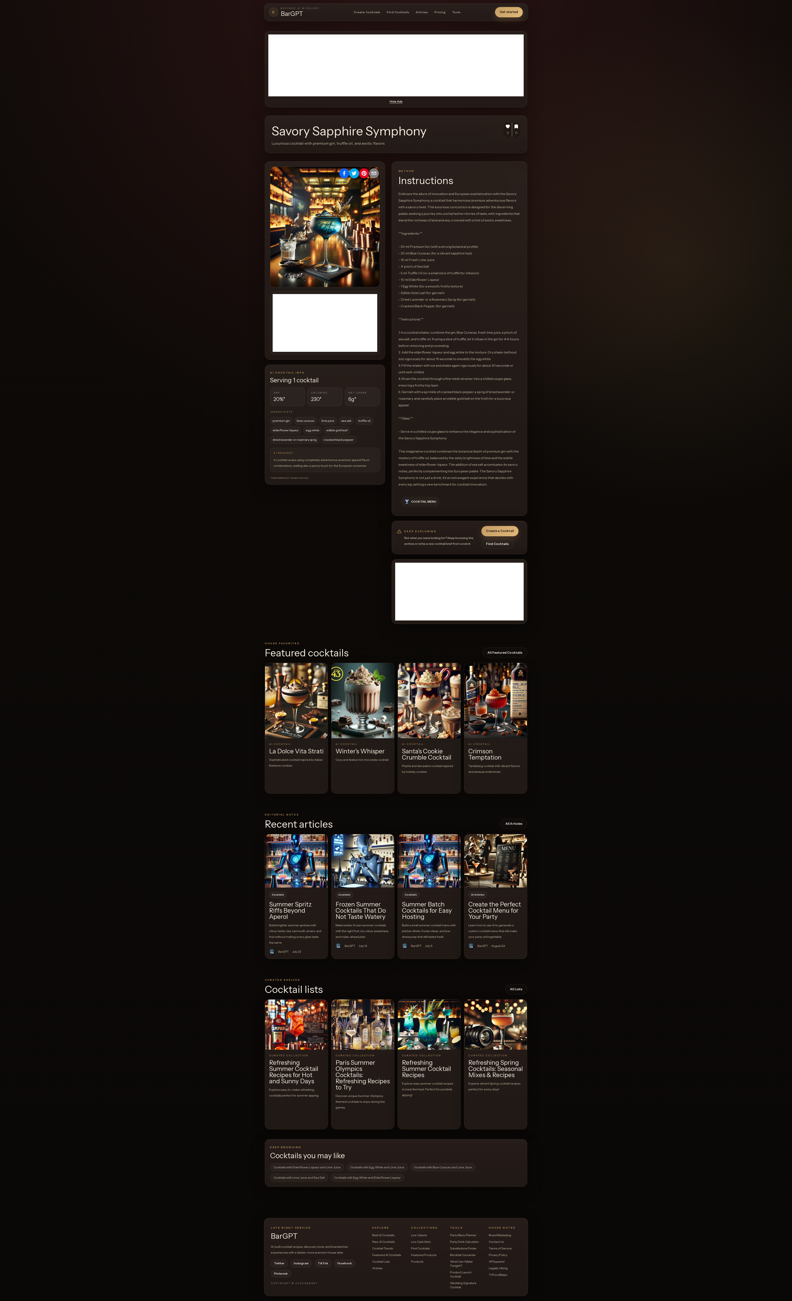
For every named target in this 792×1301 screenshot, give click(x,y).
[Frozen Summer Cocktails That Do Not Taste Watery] (362, 860)
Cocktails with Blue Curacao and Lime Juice (443, 1167)
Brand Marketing (500, 1235)
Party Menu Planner (463, 1235)
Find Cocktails (398, 12)
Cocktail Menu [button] (423, 501)
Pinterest (281, 1273)
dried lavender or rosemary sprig (295, 440)
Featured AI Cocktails (386, 1255)
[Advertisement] (396, 65)
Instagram (301, 1263)
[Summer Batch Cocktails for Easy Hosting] (429, 860)
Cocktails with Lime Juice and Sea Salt (299, 1177)
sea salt (346, 421)
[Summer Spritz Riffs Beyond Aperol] (296, 860)
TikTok (323, 1263)
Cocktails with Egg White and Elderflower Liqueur (367, 1177)
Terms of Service (500, 1248)
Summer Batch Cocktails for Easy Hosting (427, 910)
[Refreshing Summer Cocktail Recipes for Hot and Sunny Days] (296, 1025)
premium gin (281, 421)
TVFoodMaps (498, 1275)
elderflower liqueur (286, 430)
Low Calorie (419, 1235)
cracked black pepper (339, 440)
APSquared (496, 1261)
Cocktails (278, 894)
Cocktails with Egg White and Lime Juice (377, 1167)
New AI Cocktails (383, 1242)
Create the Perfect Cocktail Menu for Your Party (494, 910)
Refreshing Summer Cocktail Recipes (426, 1069)
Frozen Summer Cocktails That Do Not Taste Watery (361, 910)
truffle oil (364, 421)
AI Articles (477, 894)
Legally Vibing (498, 1268)
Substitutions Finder (463, 1248)
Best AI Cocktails (383, 1235)
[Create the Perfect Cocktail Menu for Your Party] (495, 860)
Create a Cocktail (500, 531)
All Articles (514, 824)
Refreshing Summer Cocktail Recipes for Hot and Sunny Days (293, 1072)
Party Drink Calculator (464, 1242)
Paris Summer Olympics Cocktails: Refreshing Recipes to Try (363, 1075)
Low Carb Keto (421, 1242)
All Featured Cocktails (505, 653)
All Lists (516, 989)
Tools (456, 12)
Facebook (344, 1263)
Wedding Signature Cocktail (463, 1285)
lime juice (328, 421)
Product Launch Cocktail (460, 1274)
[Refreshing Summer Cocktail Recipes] (429, 1025)
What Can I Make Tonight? (461, 1264)
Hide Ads (396, 101)
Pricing (440, 12)
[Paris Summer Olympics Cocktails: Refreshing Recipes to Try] (362, 1025)
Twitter (279, 1263)
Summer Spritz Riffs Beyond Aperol (290, 910)
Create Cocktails (367, 12)
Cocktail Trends (382, 1248)
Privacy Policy (498, 1255)
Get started (509, 12)
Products (417, 1261)
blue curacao (306, 421)
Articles (422, 12)
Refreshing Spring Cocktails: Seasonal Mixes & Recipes (495, 1069)
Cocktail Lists (381, 1261)
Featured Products (423, 1255)
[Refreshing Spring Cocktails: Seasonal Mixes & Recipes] (495, 1025)
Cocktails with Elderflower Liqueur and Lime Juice (307, 1167)
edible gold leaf (337, 430)
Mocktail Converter (463, 1255)
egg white (312, 430)
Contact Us (496, 1242)
